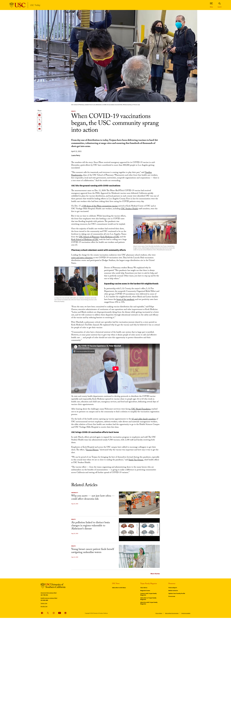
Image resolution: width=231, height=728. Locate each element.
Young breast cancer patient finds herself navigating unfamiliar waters (92, 551)
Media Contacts (173, 590)
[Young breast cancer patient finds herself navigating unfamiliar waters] (139, 556)
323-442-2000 (44, 600)
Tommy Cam (44, 603)
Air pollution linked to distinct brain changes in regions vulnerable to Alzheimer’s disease (90, 525)
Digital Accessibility (185, 613)
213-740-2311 (44, 595)
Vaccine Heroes (92, 450)
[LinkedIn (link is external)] (39, 124)
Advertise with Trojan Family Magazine (148, 603)
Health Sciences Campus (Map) (49, 598)
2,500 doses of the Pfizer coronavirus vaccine (100, 206)
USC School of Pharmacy (89, 237)
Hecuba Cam (44, 606)
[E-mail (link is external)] (39, 129)
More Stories (155, 574)
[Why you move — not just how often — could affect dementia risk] (139, 503)
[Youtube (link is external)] (59, 613)
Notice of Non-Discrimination (172, 613)
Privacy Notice (159, 613)
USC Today (35, 5)
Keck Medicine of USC (109, 237)
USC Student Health (129, 209)
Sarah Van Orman (136, 460)
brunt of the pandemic (126, 299)
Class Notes (143, 587)
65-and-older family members (144, 419)
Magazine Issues (145, 590)
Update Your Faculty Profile (176, 593)
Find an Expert (172, 587)
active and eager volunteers (82, 258)
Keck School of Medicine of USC (84, 239)
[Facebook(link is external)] (39, 115)
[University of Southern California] (18, 5)
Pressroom (171, 596)
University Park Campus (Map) (49, 593)
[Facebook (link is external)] (42, 613)
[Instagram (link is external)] (53, 613)
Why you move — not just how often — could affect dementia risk (92, 497)
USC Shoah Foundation (141, 409)
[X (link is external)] (39, 119)
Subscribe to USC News (119, 587)
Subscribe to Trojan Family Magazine (148, 598)
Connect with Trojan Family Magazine (148, 594)
